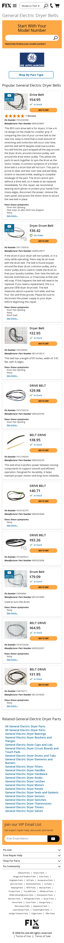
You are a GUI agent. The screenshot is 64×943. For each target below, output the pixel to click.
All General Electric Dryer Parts (25, 726)
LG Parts (48, 884)
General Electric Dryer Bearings (25, 733)
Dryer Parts (49, 898)
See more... (12, 215)
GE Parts (30, 880)
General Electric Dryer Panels (24, 788)
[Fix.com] (6, 6)
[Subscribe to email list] (53, 838)
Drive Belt (37, 95)
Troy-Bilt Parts (30, 891)
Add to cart (43, 110)
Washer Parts (14, 898)
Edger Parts (37, 913)
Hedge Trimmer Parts (18, 913)
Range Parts (44, 902)
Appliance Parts (40, 906)
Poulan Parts (14, 891)
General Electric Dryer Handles (25, 770)
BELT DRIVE (38, 435)
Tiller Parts (50, 913)
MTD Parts (31, 887)
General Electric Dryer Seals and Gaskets (31, 792)
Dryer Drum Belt (41, 226)
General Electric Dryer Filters (24, 766)
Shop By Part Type (31, 75)
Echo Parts (44, 876)
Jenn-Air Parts (16, 884)
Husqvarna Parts (45, 880)
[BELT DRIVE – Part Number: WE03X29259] (15, 442)
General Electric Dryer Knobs (24, 777)
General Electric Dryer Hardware (26, 774)
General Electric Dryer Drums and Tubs (30, 755)
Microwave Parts (22, 906)
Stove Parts (17, 902)
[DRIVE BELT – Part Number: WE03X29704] (15, 395)
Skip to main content (32, 9)
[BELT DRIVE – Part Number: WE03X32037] (15, 630)
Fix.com (7, 850)
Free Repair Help (12, 855)
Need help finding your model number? (25, 43)
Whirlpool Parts (46, 891)
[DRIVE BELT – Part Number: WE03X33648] (15, 495)
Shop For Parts (11, 860)
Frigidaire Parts (16, 880)
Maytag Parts (17, 887)
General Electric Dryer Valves (24, 811)
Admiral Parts (24, 872)
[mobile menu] (15, 6)
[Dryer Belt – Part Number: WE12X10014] (15, 335)
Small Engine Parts (41, 909)
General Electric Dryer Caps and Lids (29, 744)
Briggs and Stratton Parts (24, 876)
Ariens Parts (38, 872)
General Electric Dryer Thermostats (28, 803)
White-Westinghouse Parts (21, 895)
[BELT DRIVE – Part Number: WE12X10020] (15, 676)
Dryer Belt (37, 328)
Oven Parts (31, 902)
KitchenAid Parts (33, 884)
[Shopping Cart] (57, 5)
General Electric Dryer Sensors (25, 796)
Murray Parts (45, 887)
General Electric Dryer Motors (24, 785)
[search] (45, 6)
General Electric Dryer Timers (24, 807)
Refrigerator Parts (32, 898)
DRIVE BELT (38, 386)
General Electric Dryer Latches (25, 781)
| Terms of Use (22, 936)
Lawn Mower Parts (21, 909)
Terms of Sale (42, 936)
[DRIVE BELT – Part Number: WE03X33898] (15, 542)
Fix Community (11, 866)
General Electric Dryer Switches (25, 800)
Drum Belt (37, 572)
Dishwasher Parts (45, 895)
